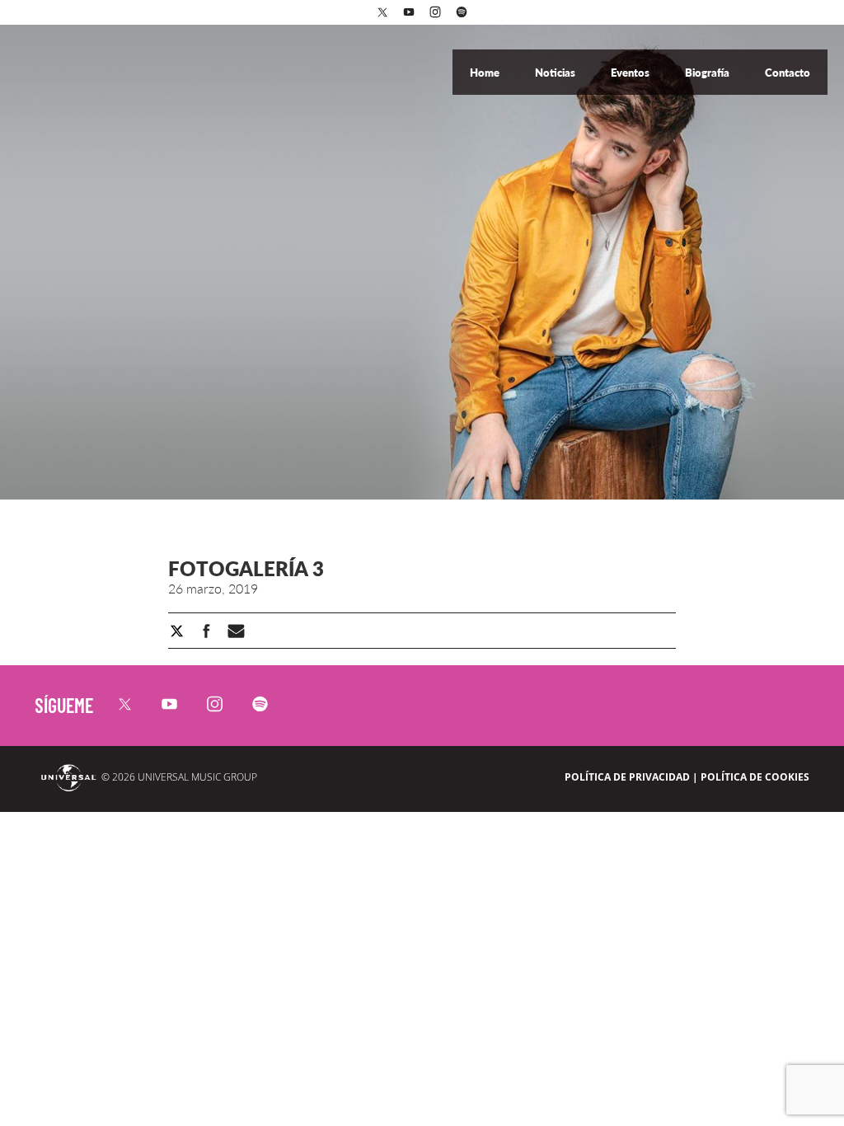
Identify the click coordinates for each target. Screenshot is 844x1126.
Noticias (556, 72)
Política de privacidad (627, 777)
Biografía (708, 72)
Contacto (787, 72)
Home (486, 72)
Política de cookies (755, 777)
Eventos (631, 72)
